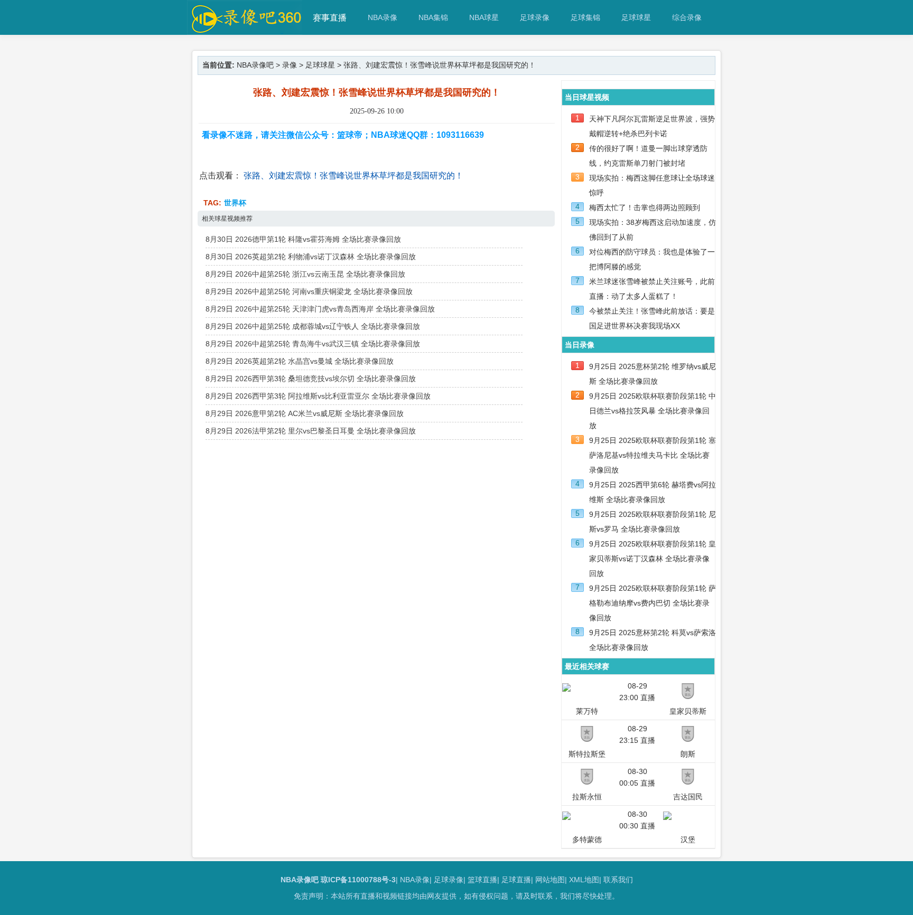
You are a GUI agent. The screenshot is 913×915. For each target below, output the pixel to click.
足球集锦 (585, 17)
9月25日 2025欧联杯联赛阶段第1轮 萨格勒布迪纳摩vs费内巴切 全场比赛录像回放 (652, 603)
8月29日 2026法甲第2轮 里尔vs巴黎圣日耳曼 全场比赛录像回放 (311, 431)
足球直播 (516, 879)
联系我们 (618, 879)
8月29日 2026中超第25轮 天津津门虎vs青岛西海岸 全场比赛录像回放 (320, 309)
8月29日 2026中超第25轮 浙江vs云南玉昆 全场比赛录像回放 (305, 274)
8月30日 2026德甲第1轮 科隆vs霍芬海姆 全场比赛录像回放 (303, 239)
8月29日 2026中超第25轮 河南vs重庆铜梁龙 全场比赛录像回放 (309, 291)
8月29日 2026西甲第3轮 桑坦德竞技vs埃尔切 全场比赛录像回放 (311, 378)
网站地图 (550, 879)
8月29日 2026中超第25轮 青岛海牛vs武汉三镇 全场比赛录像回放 (313, 343)
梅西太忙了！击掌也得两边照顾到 (644, 207)
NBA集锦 (433, 17)
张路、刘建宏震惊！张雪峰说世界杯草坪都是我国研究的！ (353, 175)
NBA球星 (484, 17)
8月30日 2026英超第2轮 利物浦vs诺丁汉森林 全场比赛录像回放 (311, 256)
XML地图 (584, 879)
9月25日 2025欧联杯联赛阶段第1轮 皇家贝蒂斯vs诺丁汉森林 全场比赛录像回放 (652, 559)
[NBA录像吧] (245, 30)
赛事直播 (330, 17)
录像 (289, 65)
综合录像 (687, 17)
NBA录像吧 (255, 65)
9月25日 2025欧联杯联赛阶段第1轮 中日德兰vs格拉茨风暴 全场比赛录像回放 (652, 411)
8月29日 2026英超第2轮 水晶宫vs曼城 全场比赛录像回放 (300, 361)
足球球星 (636, 17)
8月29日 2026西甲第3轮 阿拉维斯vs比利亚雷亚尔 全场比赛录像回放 (318, 396)
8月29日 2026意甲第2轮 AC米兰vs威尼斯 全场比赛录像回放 (305, 413)
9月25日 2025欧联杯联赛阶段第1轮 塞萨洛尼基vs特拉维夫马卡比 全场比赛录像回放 (652, 455)
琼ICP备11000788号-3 (358, 879)
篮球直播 (482, 879)
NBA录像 (382, 17)
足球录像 (534, 17)
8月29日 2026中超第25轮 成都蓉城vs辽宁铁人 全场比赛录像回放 (313, 326)
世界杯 (235, 203)
